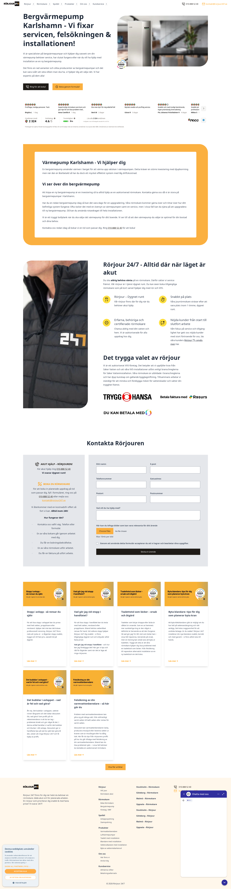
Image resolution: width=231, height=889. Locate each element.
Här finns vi (105, 857)
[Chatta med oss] (204, 833)
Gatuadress (155, 478)
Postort (99, 493)
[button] (224, 882)
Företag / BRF (105, 810)
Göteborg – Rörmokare (147, 792)
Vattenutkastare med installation (113, 845)
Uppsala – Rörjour (144, 827)
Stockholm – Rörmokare (147, 787)
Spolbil (56, 4)
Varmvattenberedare (108, 831)
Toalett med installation (109, 838)
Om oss (83, 4)
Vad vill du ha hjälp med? (108, 508)
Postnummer (156, 493)
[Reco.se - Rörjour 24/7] (121, 65)
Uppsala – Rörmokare (146, 804)
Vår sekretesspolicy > (19, 863)
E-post (153, 464)
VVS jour (103, 790)
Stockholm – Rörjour (146, 810)
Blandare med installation (110, 841)
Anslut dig (104, 861)
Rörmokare (42, 4)
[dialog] (20, 866)
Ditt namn (101, 464)
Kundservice (98, 4)
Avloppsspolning (107, 819)
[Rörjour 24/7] (11, 4)
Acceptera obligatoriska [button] (20, 877)
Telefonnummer (104, 478)
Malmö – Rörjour (144, 821)
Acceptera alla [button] (20, 871)
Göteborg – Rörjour (145, 815)
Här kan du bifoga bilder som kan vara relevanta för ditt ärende (126, 525)
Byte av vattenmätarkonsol (111, 848)
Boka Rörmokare (107, 803)
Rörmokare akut (106, 794)
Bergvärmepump (107, 806)
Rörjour (27, 4)
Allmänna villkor (106, 870)
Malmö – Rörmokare (146, 798)
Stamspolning (106, 822)
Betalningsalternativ (108, 873)
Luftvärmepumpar (107, 835)
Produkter (69, 4)
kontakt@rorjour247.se (54, 500)
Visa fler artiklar (115, 767)
